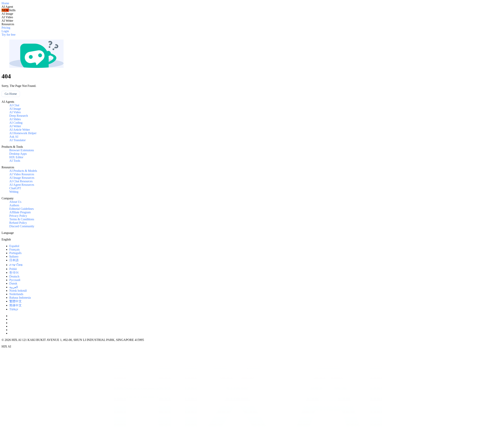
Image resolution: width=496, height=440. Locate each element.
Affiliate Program (20, 212)
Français (14, 249)
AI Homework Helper (22, 133)
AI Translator (17, 140)
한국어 (14, 272)
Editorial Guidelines (21, 208)
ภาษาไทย (15, 264)
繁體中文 (15, 301)
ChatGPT (15, 188)
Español (14, 246)
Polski (13, 269)
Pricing (6, 27)
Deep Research (18, 115)
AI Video (15, 112)
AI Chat (14, 105)
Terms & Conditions (21, 219)
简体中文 (15, 305)
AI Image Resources (21, 177)
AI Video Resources (21, 174)
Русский (14, 280)
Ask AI (13, 136)
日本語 (14, 260)
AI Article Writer (19, 129)
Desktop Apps (18, 153)
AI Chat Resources (21, 181)
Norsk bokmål (18, 290)
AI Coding (15, 122)
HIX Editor (16, 157)
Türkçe (13, 309)
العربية (13, 287)
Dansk (13, 283)
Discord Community (21, 226)
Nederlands (16, 294)
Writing (13, 191)
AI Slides (15, 119)
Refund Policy (18, 222)
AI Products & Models (23, 170)
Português (15, 253)
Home (5, 3)
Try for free (9, 34)
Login (5, 31)
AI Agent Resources (21, 184)
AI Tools (14, 160)
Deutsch (14, 276)
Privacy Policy (18, 215)
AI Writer (15, 126)
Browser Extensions (21, 150)
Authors (14, 205)
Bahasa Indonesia (20, 297)
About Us (15, 201)
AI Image (15, 108)
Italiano (13, 256)
